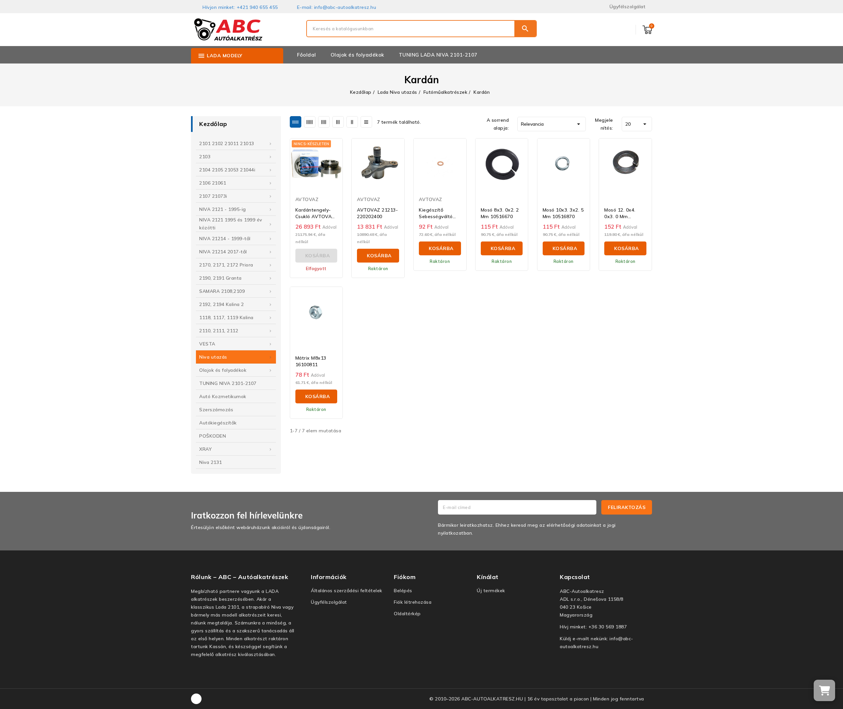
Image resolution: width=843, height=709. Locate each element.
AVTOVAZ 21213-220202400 (377, 213)
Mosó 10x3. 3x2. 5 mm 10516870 (563, 213)
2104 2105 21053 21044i (227, 170)
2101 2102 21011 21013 (226, 143)
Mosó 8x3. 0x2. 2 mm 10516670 (500, 213)
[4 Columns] (323, 121)
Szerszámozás (216, 410)
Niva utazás (213, 357)
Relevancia (551, 124)
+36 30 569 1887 (607, 627)
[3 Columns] (338, 121)
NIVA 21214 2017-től (223, 252)
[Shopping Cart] (647, 30)
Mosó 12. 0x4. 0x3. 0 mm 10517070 (620, 213)
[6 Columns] (295, 121)
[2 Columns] (352, 121)
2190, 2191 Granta (220, 278)
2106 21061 (212, 183)
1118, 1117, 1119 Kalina (226, 317)
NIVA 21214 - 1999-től (225, 238)
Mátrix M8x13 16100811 (310, 361)
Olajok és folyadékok (222, 370)
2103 (204, 157)
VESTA (207, 344)
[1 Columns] (366, 121)
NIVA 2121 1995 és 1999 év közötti (230, 224)
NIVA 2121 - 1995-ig (222, 209)
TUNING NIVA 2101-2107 (228, 383)
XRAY (205, 449)
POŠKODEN (212, 436)
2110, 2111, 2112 (218, 331)
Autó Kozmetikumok (222, 396)
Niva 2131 (210, 462)
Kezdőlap (213, 124)
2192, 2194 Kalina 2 (221, 304)
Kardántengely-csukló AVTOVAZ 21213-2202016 (315, 213)
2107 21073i (213, 196)
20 (636, 124)
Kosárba (379, 256)
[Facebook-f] (196, 699)
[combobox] (410, 29)
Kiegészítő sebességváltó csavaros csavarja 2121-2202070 (440, 213)
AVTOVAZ (307, 199)
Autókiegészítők (218, 423)
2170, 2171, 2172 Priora (226, 265)
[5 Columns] (309, 121)
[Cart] (824, 690)
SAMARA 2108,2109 (222, 291)
